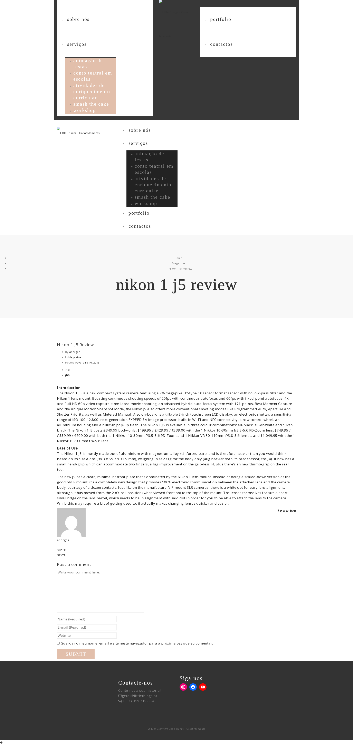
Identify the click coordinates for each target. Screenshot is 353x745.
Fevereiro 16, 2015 (87, 362)
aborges (74, 352)
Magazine (178, 263)
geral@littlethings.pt (139, 695)
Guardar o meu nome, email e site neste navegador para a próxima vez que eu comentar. (137, 643)
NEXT (60, 555)
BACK (62, 550)
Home (178, 258)
